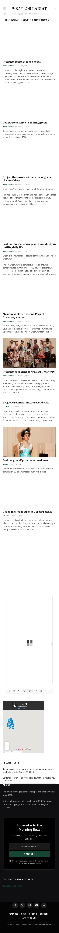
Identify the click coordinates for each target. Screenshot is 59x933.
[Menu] (4, 8)
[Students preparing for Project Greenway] (29, 353)
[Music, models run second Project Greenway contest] (29, 295)
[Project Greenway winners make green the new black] (29, 158)
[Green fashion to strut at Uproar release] (29, 493)
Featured (13, 914)
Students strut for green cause (22, 61)
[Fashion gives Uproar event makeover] (29, 442)
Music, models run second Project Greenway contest (23, 315)
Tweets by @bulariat (12, 886)
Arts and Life (29, 918)
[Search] (54, 8)
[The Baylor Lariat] (29, 8)
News (23, 914)
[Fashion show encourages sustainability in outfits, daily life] (29, 225)
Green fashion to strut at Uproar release (27, 511)
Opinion (44, 914)
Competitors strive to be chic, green (25, 122)
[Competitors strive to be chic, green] (29, 104)
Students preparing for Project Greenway (28, 371)
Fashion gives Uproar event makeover (26, 460)
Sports (33, 914)
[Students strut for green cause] (29, 43)
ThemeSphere (45, 925)
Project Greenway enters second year (26, 402)
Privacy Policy (26, 864)
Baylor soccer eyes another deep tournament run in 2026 (29, 778)
